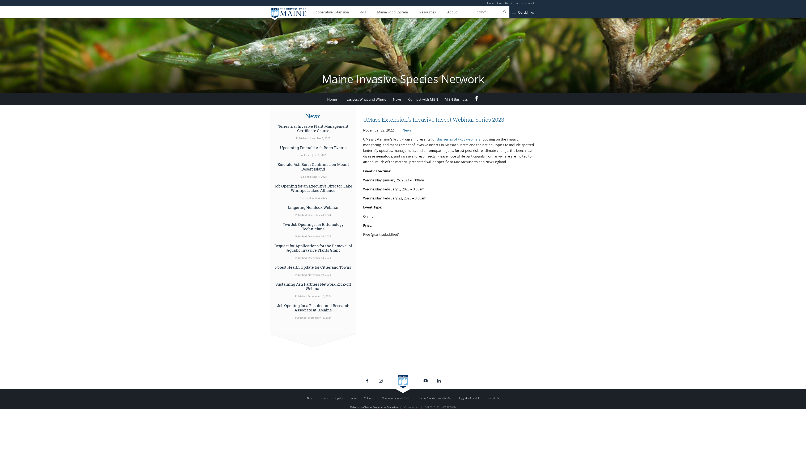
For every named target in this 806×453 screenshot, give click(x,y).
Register (338, 398)
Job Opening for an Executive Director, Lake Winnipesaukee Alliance (313, 188)
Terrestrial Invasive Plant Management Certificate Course (313, 128)
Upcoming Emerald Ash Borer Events (313, 147)
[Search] (505, 12)
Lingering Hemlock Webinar (313, 207)
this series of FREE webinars (459, 139)
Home (332, 99)
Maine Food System (392, 12)
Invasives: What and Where (365, 99)
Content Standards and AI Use (434, 398)
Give (499, 3)
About (452, 12)
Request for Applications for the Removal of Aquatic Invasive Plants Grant (313, 248)
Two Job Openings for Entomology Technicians (313, 227)
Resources (427, 12)
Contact (529, 3)
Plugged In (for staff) (469, 398)
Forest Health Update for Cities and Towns (313, 267)
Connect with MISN (423, 99)
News (508, 3)
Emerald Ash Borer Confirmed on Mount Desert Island (313, 167)
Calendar (489, 3)
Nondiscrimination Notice (396, 398)
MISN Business (456, 99)
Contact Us (493, 398)
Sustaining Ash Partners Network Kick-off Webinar (313, 286)
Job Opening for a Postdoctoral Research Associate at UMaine (313, 308)
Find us (518, 3)
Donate (354, 398)
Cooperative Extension (331, 12)
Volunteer (370, 398)
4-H (363, 12)
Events (324, 398)
